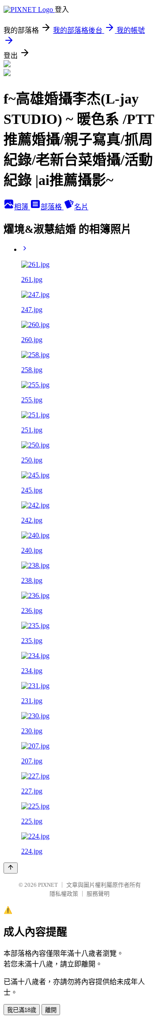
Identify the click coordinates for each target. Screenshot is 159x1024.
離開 (51, 1010)
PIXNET (48, 885)
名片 (81, 207)
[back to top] (11, 868)
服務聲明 (98, 893)
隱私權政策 (63, 893)
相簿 (22, 207)
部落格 (52, 207)
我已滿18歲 (21, 1010)
